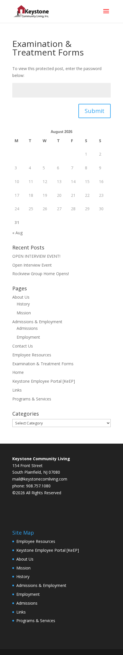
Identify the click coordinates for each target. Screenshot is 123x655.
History (23, 304)
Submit (94, 111)
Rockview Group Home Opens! (40, 273)
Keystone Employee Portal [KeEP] (43, 381)
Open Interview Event (32, 265)
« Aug (17, 232)
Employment (28, 337)
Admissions (27, 328)
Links (17, 390)
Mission (24, 312)
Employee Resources (31, 355)
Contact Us (22, 346)
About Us (20, 297)
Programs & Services (31, 399)
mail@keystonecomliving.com (39, 479)
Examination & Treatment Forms (43, 363)
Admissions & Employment (37, 321)
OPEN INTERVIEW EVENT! (36, 256)
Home (18, 372)
